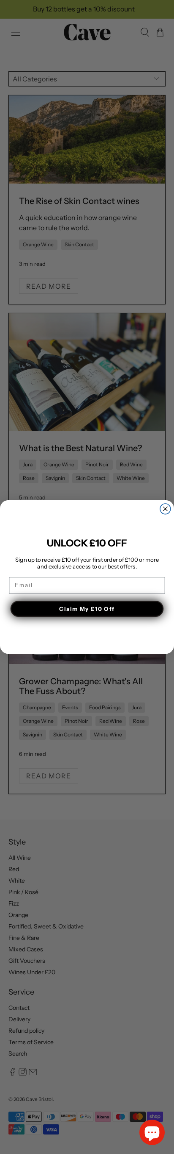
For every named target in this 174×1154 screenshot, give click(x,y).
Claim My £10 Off (87, 608)
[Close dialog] (165, 509)
